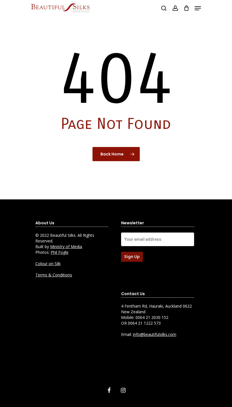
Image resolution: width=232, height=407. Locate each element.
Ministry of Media (66, 246)
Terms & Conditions (53, 275)
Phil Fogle (59, 252)
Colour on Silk (48, 263)
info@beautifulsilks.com (154, 334)
